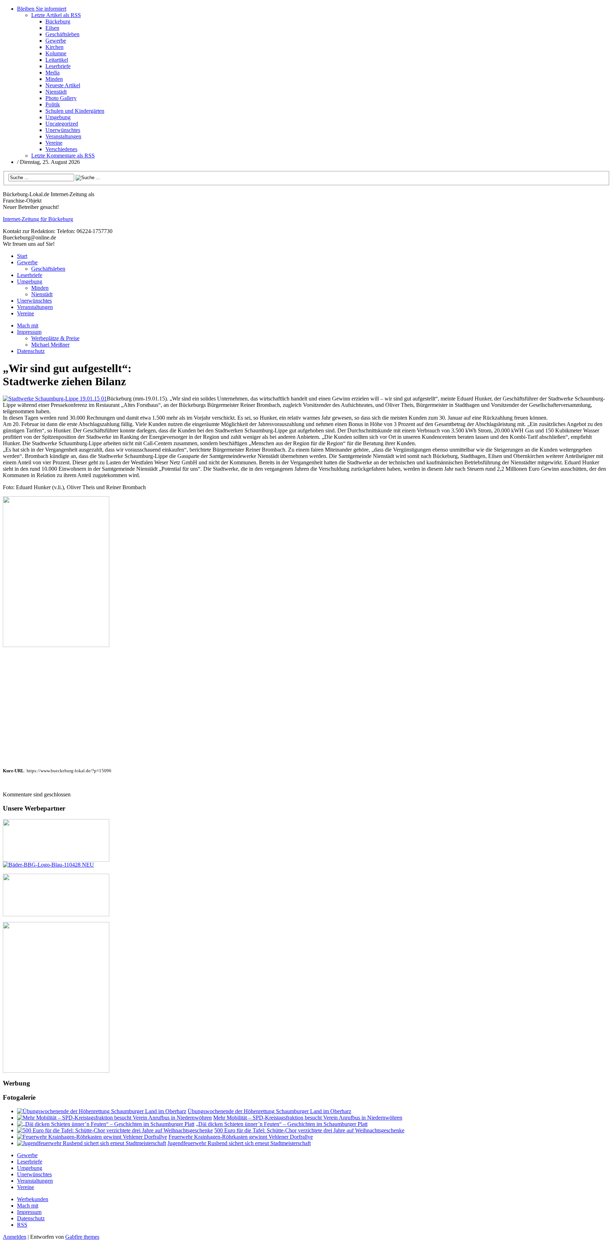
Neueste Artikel (62, 85)
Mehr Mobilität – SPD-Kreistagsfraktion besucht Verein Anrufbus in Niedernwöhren (307, 1118)
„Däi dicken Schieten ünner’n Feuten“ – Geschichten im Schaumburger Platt (282, 1124)
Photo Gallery (61, 98)
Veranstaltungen (63, 136)
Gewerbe (55, 41)
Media (52, 73)
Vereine (53, 143)
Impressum (29, 332)
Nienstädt (56, 92)
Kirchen (54, 47)
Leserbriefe (58, 66)
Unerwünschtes (62, 130)
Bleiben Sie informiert (41, 9)
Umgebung (58, 117)
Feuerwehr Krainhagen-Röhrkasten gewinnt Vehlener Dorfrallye (241, 1137)
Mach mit (27, 325)
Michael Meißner (50, 345)
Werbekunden (32, 1199)
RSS (22, 1225)
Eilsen (52, 28)
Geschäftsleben (62, 34)
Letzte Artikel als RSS (56, 15)
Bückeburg (57, 21)
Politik (52, 104)
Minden (54, 79)
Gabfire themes (82, 1237)
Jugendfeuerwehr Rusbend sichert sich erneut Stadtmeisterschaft (239, 1143)
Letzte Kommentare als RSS (63, 156)
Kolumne (55, 53)
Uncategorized (61, 124)
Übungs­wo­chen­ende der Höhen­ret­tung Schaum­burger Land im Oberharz (269, 1111)
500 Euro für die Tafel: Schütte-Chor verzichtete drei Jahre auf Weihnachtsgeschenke (309, 1130)
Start (22, 256)
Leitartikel (56, 60)
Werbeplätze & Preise (55, 338)
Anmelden (14, 1237)
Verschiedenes (61, 149)
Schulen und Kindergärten (74, 111)
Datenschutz (31, 351)
